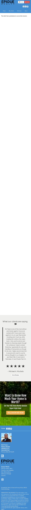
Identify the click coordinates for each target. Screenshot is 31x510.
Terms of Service (12, 487)
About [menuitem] (26, 10)
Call (27, 2)
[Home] (8, 2)
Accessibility (4, 487)
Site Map (7, 489)
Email (21, 2)
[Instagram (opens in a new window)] (28, 6)
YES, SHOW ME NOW (15, 413)
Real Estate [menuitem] (11, 10)
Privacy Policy (19, 487)
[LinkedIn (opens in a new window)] (26, 6)
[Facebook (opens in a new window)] (24, 6)
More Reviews (15, 375)
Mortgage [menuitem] (19, 10)
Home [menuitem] (4, 10)
